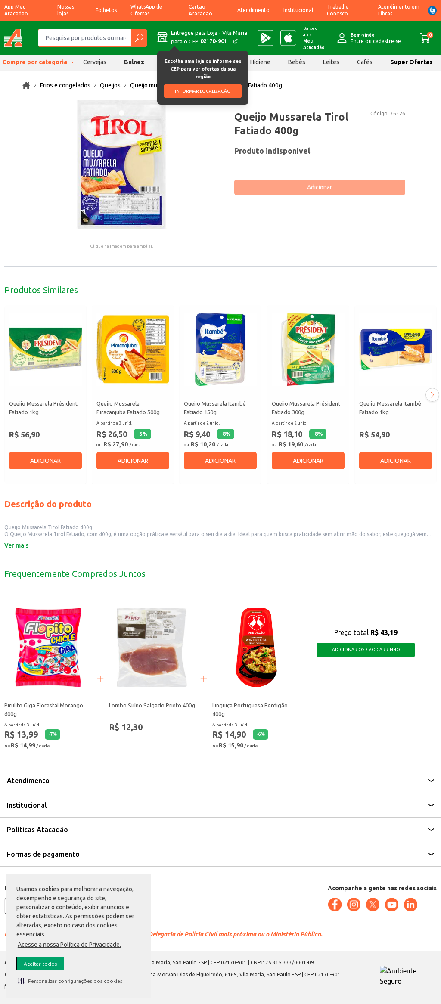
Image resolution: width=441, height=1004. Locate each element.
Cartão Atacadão (200, 10)
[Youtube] (391, 904)
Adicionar (319, 187)
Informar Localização (203, 91)
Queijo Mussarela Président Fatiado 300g (306, 407)
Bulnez (134, 62)
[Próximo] (432, 395)
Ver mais (16, 545)
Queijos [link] (110, 85)
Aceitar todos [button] (40, 964)
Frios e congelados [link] (65, 85)
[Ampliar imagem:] (121, 164)
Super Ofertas (411, 62)
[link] (26, 85)
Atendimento (253, 10)
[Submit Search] (138, 37)
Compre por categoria (35, 62)
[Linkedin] (410, 904)
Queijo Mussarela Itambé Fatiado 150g (215, 407)
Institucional (298, 10)
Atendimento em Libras (398, 10)
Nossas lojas (65, 10)
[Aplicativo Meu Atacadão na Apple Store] (288, 38)
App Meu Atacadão (16, 10)
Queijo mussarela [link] (153, 85)
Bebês (296, 62)
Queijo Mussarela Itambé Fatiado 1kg (390, 407)
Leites (331, 62)
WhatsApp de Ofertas (146, 10)
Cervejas (94, 62)
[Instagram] (353, 904)
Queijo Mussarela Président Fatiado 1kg (43, 407)
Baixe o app (314, 38)
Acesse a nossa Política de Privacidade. (69, 944)
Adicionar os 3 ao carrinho (366, 649)
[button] (70, 981)
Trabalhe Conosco (338, 10)
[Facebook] (335, 904)
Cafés (365, 62)
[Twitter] (372, 904)
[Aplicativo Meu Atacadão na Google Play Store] (265, 38)
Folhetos (106, 10)
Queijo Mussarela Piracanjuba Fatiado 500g (128, 407)
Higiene (260, 62)
